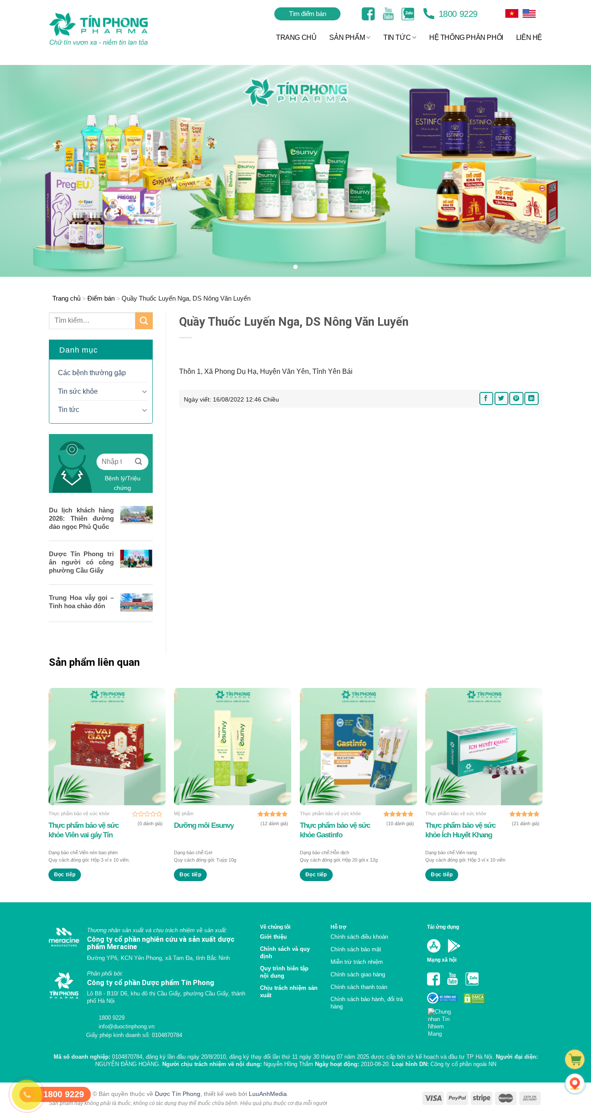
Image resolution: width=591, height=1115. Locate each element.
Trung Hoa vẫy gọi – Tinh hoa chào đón (81, 601)
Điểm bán (101, 298)
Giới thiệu (273, 936)
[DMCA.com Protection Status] (473, 998)
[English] (511, 13)
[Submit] (144, 320)
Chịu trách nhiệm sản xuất (289, 991)
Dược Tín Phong (177, 1093)
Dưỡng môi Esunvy (204, 825)
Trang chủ (66, 298)
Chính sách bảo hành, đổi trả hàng (367, 1003)
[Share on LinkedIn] (531, 398)
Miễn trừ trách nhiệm (357, 962)
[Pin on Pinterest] (516, 398)
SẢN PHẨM (347, 37)
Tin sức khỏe (78, 391)
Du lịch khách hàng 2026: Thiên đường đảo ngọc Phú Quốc (81, 518)
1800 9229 (457, 14)
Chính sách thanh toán (359, 987)
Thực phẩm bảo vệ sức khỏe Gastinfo (335, 830)
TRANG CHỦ (296, 37)
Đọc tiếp (65, 875)
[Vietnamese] (529, 13)
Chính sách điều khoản (359, 936)
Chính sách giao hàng (358, 974)
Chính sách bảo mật (356, 949)
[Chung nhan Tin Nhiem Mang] (443, 1020)
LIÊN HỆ (529, 37)
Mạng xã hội (441, 960)
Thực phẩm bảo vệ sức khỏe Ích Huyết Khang (460, 830)
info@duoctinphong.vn (125, 1026)
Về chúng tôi (275, 927)
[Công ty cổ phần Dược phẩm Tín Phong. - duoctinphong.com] (109, 29)
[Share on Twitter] (501, 398)
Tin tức (68, 409)
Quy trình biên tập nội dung (284, 972)
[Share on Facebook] (486, 398)
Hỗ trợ (339, 927)
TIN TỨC (397, 37)
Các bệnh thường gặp (92, 372)
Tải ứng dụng (443, 927)
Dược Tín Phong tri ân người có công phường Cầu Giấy (81, 562)
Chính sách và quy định (285, 952)
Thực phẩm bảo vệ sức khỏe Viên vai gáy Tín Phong (83, 830)
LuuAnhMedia (268, 1093)
